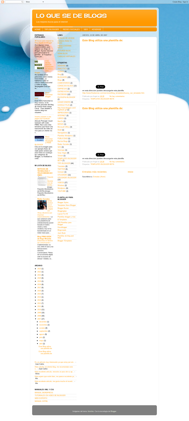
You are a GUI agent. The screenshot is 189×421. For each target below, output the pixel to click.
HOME (37, 29)
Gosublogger (62, 227)
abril (41, 344)
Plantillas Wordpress (65, 136)
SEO (86, 29)
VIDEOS (61, 183)
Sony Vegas (62, 153)
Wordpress (62, 188)
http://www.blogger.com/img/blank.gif (67, 109)
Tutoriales (61, 166)
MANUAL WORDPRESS (44, 393)
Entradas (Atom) (99, 177)
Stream (60, 156)
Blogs (60, 80)
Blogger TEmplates (65, 241)
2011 (39, 306)
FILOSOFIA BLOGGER (66, 97)
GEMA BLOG (63, 53)
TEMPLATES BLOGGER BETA (102, 99)
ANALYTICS (62, 69)
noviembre (43, 325)
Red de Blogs (63, 141)
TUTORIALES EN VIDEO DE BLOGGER (50, 395)
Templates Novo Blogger (67, 205)
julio (41, 337)
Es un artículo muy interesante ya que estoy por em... (55, 362)
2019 (39, 281)
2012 (39, 303)
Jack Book (62, 233)
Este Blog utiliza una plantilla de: (102, 40)
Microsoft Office (64, 127)
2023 (39, 269)
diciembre (43, 322)
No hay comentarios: (117, 96)
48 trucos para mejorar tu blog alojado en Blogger (44, 42)
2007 (39, 319)
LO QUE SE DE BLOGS (71, 15)
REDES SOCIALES (71, 29)
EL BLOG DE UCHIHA (66, 38)
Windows (61, 185)
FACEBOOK (62, 94)
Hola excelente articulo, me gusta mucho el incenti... (54, 381)
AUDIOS (61, 71)
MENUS (61, 124)
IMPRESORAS (63, 113)
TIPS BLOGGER (51, 29)
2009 (39, 313)
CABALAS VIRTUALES (66, 56)
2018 (39, 284)
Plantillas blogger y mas (66, 217)
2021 (39, 275)
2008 (39, 316)
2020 (39, 278)
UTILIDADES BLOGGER (67, 178)
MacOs (60, 121)
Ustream (61, 172)
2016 (39, 291)
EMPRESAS (62, 89)
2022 (39, 272)
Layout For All (63, 214)
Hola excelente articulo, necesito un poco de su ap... (54, 372)
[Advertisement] (118, 62)
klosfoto (91, 411)
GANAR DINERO (64, 102)
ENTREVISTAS (63, 92)
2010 (39, 310)
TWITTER (61, 169)
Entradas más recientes (94, 172)
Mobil (60, 130)
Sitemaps (61, 150)
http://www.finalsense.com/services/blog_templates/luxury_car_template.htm (113, 93)
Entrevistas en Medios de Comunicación (45, 242)
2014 (39, 297)
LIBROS (61, 118)
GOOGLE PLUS (64, 105)
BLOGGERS (62, 77)
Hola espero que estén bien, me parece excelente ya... (55, 376)
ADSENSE (96, 29)
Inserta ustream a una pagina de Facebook (43, 118)
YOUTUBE (62, 191)
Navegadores (62, 133)
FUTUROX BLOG (64, 51)
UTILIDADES (63, 175)
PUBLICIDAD (63, 138)
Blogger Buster (63, 208)
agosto (42, 334)
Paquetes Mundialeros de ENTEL (50, 181)
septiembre (43, 331)
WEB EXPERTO (41, 398)
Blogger (113, 411)
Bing (59, 74)
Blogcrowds (62, 230)
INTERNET (62, 115)
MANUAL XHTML (41, 401)
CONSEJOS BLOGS (65, 86)
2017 (39, 287)
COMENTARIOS (64, 83)
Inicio (130, 172)
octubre (42, 328)
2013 (39, 300)
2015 (39, 294)
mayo (41, 341)
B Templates (62, 220)
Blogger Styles (63, 202)
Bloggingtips (62, 211)
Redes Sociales (43, 199)
